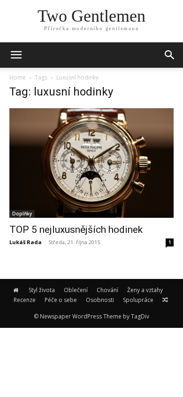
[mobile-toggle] (16, 55)
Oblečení (76, 290)
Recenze (25, 300)
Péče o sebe (61, 300)
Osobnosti (100, 300)
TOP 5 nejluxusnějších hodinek (76, 229)
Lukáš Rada (25, 242)
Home (17, 77)
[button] (170, 55)
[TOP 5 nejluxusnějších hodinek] (91, 163)
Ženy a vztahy (145, 290)
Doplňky (22, 213)
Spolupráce (138, 300)
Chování (107, 290)
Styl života (42, 290)
